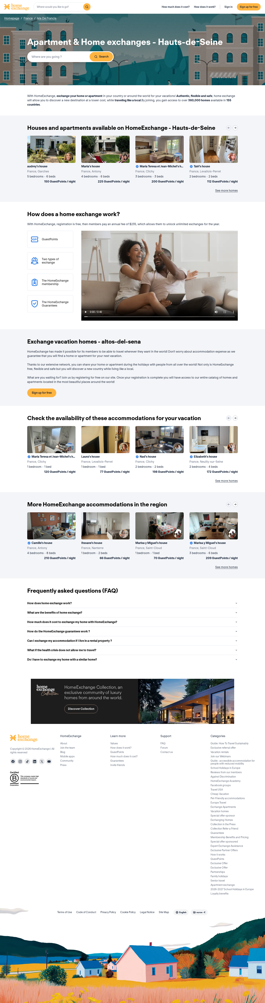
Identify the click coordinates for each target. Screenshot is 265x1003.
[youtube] (49, 761)
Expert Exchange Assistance (227, 845)
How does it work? (205, 6)
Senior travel (218, 880)
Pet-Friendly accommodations (228, 798)
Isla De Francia (46, 18)
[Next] (235, 127)
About (63, 743)
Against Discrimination (223, 776)
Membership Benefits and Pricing (230, 837)
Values (114, 743)
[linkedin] (34, 761)
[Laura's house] (105, 450)
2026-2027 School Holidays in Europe (232, 889)
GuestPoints (117, 752)
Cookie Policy (128, 912)
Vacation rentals (220, 752)
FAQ (162, 743)
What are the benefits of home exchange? (54, 612)
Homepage (11, 18)
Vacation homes (220, 811)
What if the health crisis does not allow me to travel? (61, 650)
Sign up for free (249, 6)
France (28, 18)
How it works (218, 854)
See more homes (226, 190)
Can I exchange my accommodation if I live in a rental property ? (69, 640)
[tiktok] (27, 761)
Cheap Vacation (220, 794)
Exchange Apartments (223, 807)
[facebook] (13, 761)
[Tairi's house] (213, 160)
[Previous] (228, 127)
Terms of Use (64, 912)
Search (104, 56)
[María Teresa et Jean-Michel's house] (159, 160)
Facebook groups (221, 785)
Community (66, 760)
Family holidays (219, 876)
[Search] (86, 6)
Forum (164, 747)
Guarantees (117, 760)
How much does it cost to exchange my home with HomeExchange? (72, 622)
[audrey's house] (51, 160)
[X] (42, 761)
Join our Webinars (221, 756)
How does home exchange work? (49, 603)
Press (63, 765)
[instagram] (20, 761)
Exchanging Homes (222, 820)
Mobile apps (67, 756)
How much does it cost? (176, 6)
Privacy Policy (108, 912)
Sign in (228, 6)
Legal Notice (147, 912)
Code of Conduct (86, 912)
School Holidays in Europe (225, 768)
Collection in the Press (223, 824)
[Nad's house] (159, 450)
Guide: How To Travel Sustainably (229, 743)
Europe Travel (218, 802)
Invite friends (117, 765)
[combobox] (62, 7)
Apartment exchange (223, 884)
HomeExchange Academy (225, 781)
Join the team (67, 747)
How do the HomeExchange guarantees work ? (58, 631)
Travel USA (217, 789)
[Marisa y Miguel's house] (159, 536)
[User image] (69, 156)
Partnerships (218, 871)
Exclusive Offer (219, 863)
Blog (62, 752)
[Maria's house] (105, 160)
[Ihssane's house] (105, 536)
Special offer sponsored (224, 841)
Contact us (166, 752)
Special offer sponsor (223, 815)
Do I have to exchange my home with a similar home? (62, 659)
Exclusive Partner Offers (224, 850)
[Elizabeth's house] (213, 450)
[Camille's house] (51, 536)
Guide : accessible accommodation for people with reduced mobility (233, 762)
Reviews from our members (226, 772)
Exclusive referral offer (223, 747)
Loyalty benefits (220, 893)
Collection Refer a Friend (224, 828)
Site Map (164, 912)
